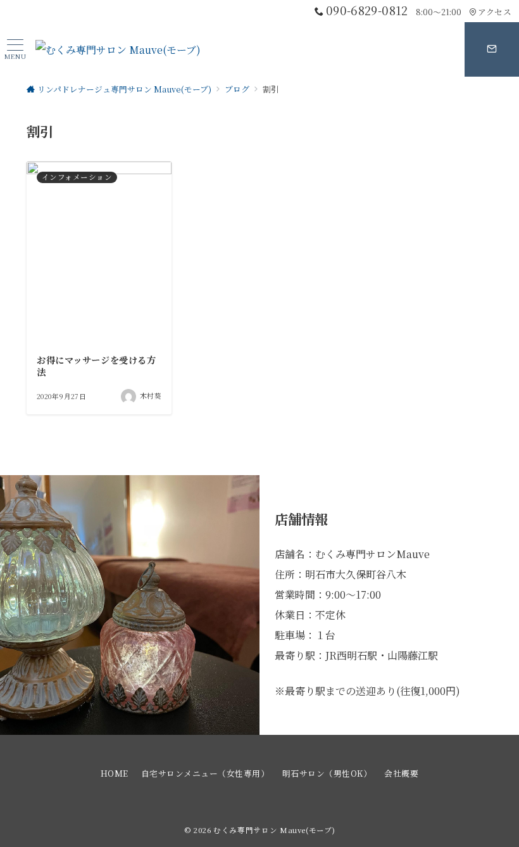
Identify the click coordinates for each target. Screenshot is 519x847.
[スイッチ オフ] (492, 49)
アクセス (494, 12)
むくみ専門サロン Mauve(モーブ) (274, 830)
